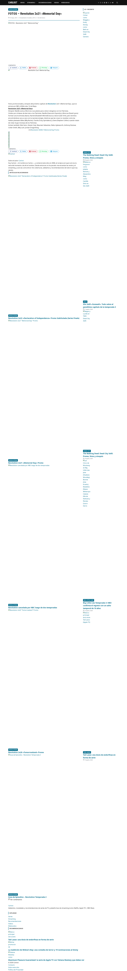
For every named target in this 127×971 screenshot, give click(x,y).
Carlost (10, 906)
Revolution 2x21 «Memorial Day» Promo (25, 463)
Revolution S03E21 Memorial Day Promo (45, 130)
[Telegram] (107, 3)
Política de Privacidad (15, 970)
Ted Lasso (87, 752)
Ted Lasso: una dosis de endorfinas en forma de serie (31, 939)
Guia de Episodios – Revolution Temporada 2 (27, 897)
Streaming (31, 2)
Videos (56, 2)
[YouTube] (113, 3)
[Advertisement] (97, 789)
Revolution (13, 9)
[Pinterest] (104, 3)
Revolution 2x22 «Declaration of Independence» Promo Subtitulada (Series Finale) (43, 318)
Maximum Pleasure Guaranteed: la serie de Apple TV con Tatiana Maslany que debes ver (46, 960)
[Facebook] (98, 3)
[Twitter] (109, 3)
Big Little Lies (88, 600)
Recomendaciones (45, 2)
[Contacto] (102, 3)
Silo (85, 301)
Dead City (87, 152)
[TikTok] (111, 3)
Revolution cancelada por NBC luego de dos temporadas (32, 607)
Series (22, 2)
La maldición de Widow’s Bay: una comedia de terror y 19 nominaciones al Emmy (43, 950)
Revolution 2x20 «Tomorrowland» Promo (26, 752)
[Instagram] (100, 3)
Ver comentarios (16, 900)
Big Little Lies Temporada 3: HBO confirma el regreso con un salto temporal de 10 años (97, 606)
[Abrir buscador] (117, 2)
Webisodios (65, 2)
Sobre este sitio (13, 967)
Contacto (11, 965)
